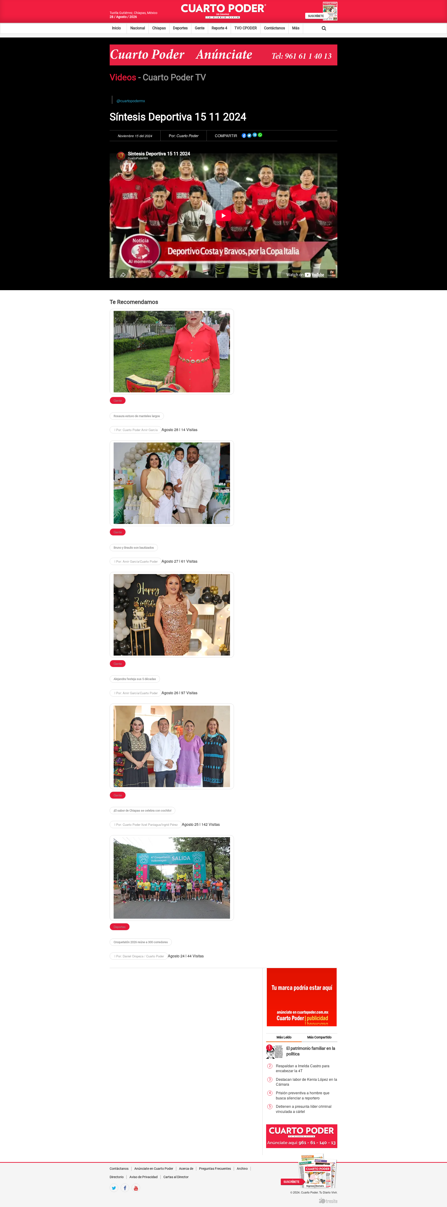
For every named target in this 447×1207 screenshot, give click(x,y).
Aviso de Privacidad (143, 1177)
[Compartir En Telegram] (254, 135)
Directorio (117, 1177)
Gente (199, 28)
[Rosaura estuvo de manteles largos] (172, 351)
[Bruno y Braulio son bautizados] (172, 483)
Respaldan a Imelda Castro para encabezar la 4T (302, 1068)
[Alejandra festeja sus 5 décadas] (172, 615)
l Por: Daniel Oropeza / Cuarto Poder (139, 956)
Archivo (242, 1168)
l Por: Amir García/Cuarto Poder (136, 561)
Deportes (180, 28)
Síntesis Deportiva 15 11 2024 (178, 117)
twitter (114, 1196)
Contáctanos (274, 28)
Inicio (116, 28)
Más (295, 28)
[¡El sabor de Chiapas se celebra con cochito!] (172, 746)
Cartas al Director (176, 1177)
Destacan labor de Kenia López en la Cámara (306, 1082)
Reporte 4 (219, 28)
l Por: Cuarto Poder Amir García (136, 430)
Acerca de (186, 1168)
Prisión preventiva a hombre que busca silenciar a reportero (302, 1095)
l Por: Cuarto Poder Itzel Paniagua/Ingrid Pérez (146, 824)
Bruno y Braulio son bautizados (134, 547)
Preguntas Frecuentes (215, 1168)
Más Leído (284, 1037)
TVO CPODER (245, 28)
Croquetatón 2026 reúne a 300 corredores (141, 942)
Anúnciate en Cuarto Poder (153, 1168)
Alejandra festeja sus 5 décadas (135, 679)
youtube (136, 1196)
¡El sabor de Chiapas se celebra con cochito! (142, 810)
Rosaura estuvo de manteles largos (137, 416)
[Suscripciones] (317, 1170)
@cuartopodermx (131, 100)
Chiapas (159, 28)
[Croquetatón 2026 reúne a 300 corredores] (172, 878)
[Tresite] (328, 1200)
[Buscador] (331, 28)
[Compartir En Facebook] (244, 135)
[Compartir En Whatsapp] (260, 135)
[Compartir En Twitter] (249, 135)
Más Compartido (319, 1037)
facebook (125, 1196)
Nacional (137, 28)
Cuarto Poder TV (174, 77)
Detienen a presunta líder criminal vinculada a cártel (304, 1109)
